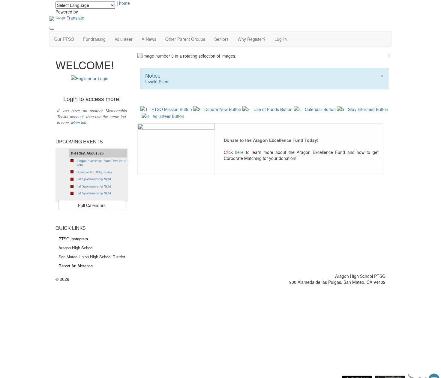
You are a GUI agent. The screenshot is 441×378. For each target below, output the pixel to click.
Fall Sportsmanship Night (93, 179)
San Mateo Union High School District (91, 257)
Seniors (221, 39)
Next (390, 56)
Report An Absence (75, 265)
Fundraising (94, 39)
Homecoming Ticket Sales (94, 172)
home (124, 3)
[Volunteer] (163, 115)
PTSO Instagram (73, 239)
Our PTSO (64, 39)
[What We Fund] (267, 109)
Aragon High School (75, 247)
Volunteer (124, 39)
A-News (149, 39)
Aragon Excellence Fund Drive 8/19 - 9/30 (102, 163)
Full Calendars (92, 205)
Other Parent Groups (185, 39)
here (239, 152)
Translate (75, 18)
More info (79, 122)
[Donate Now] (217, 109)
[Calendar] (315, 109)
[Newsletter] (362, 109)
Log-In (280, 39)
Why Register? (252, 39)
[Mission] (166, 109)
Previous (139, 56)
